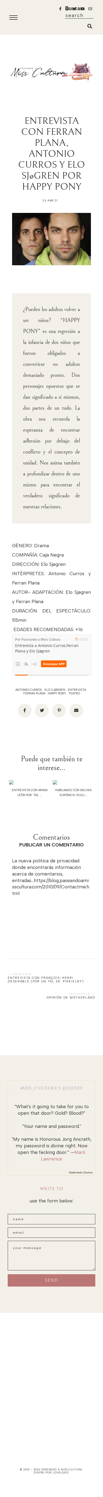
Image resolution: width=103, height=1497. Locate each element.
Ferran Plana (34, 693)
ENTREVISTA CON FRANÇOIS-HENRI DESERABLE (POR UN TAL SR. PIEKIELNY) (46, 979)
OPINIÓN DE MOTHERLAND (71, 997)
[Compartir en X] (42, 710)
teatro (74, 693)
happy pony (57, 693)
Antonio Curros (28, 690)
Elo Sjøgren (54, 690)
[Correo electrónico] (76, 710)
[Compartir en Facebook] (25, 710)
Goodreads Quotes (81, 1172)
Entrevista (77, 690)
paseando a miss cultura (61, 1469)
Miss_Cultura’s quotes (51, 1088)
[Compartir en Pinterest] (59, 710)
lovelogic (61, 1472)
